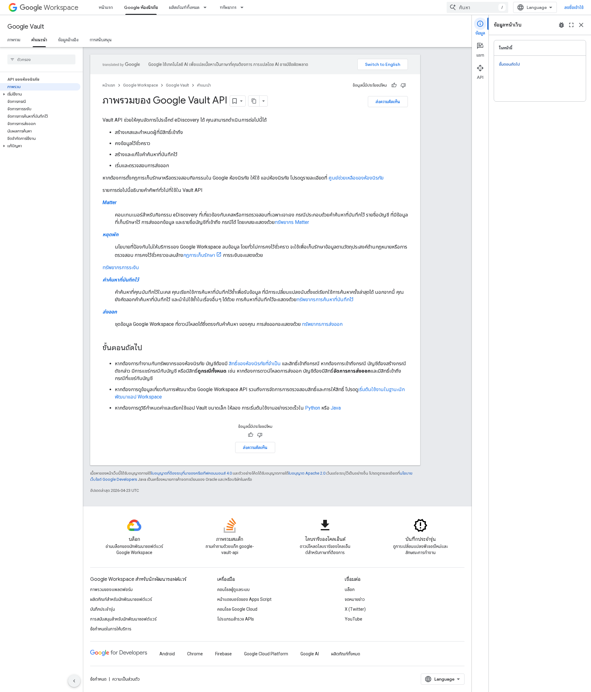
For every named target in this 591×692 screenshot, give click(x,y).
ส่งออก (110, 312)
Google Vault (25, 26)
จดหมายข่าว (355, 599)
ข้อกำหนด (98, 679)
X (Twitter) (355, 609)
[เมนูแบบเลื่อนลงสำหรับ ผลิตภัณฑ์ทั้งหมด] (206, 7)
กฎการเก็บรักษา (199, 255)
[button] (40, 94)
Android (167, 653)
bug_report (561, 25)
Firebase (223, 653)
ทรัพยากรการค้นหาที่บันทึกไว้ (324, 299)
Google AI (309, 653)
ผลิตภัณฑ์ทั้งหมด (184, 7)
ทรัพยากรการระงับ (121, 267)
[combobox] (477, 7)
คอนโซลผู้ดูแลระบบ (233, 589)
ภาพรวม (13, 39)
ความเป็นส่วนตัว (126, 679)
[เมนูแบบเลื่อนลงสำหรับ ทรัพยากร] (243, 7)
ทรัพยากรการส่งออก (322, 324)
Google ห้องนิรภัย (141, 7)
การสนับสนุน (101, 39)
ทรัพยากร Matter (292, 222)
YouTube (353, 619)
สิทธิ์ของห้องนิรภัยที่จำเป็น (255, 363)
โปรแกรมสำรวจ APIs (235, 619)
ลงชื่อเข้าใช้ (574, 7)
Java (336, 408)
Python (312, 408)
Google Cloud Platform (266, 653)
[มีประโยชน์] (394, 85)
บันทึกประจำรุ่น (102, 609)
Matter (110, 202)
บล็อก (350, 589)
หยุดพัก (111, 234)
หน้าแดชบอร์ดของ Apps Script (244, 599)
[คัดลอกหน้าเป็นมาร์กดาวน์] (253, 101)
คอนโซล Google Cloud (237, 609)
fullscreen (571, 25)
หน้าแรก (106, 7)
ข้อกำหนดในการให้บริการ (110, 628)
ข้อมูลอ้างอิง (68, 39)
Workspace (61, 7)
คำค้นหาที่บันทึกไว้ (121, 280)
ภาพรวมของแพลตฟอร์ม (111, 589)
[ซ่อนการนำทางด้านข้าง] (74, 681)
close (581, 25)
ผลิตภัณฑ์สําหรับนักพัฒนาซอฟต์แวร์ (121, 599)
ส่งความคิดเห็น (388, 101)
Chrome (195, 653)
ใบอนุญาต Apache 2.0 (306, 473)
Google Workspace (140, 85)
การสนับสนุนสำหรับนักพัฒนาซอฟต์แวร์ (123, 619)
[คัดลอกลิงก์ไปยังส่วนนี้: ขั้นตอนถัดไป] (148, 348)
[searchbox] (41, 59)
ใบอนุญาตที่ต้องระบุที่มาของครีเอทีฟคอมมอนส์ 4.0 (191, 473)
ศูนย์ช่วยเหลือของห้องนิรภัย (356, 178)
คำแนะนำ (39, 39)
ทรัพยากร (228, 7)
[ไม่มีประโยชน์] (403, 85)
